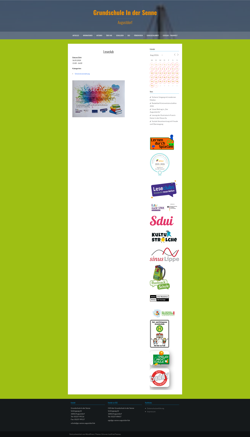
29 (160, 65)
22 (173, 77)
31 (169, 65)
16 (177, 73)
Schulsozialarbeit (153, 35)
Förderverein (138, 35)
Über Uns (109, 35)
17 (152, 77)
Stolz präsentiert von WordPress (81, 434)
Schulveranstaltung (82, 74)
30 (164, 65)
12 (160, 73)
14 (169, 73)
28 (156, 65)
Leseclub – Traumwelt (170, 35)
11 (156, 73)
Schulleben (120, 35)
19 (160, 77)
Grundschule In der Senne (125, 12)
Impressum (151, 411)
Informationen (87, 35)
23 (177, 77)
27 (152, 65)
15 (173, 73)
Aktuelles (76, 35)
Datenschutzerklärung (155, 408)
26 (160, 81)
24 (152, 81)
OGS (129, 35)
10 (152, 73)
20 (164, 77)
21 (169, 77)
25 (156, 81)
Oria (103, 434)
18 (156, 77)
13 (164, 73)
